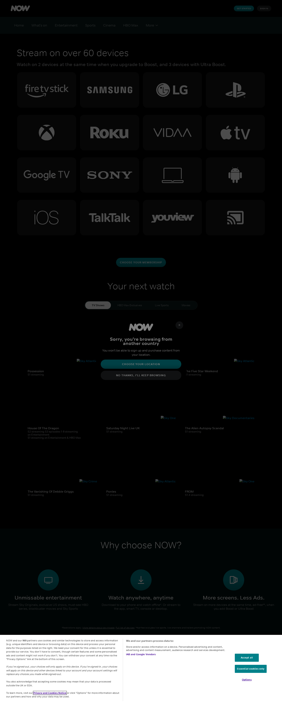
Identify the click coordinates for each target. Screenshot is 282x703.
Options (247, 679)
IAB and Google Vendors (141, 654)
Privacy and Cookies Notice (49, 693)
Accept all (247, 657)
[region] (141, 669)
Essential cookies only (251, 668)
